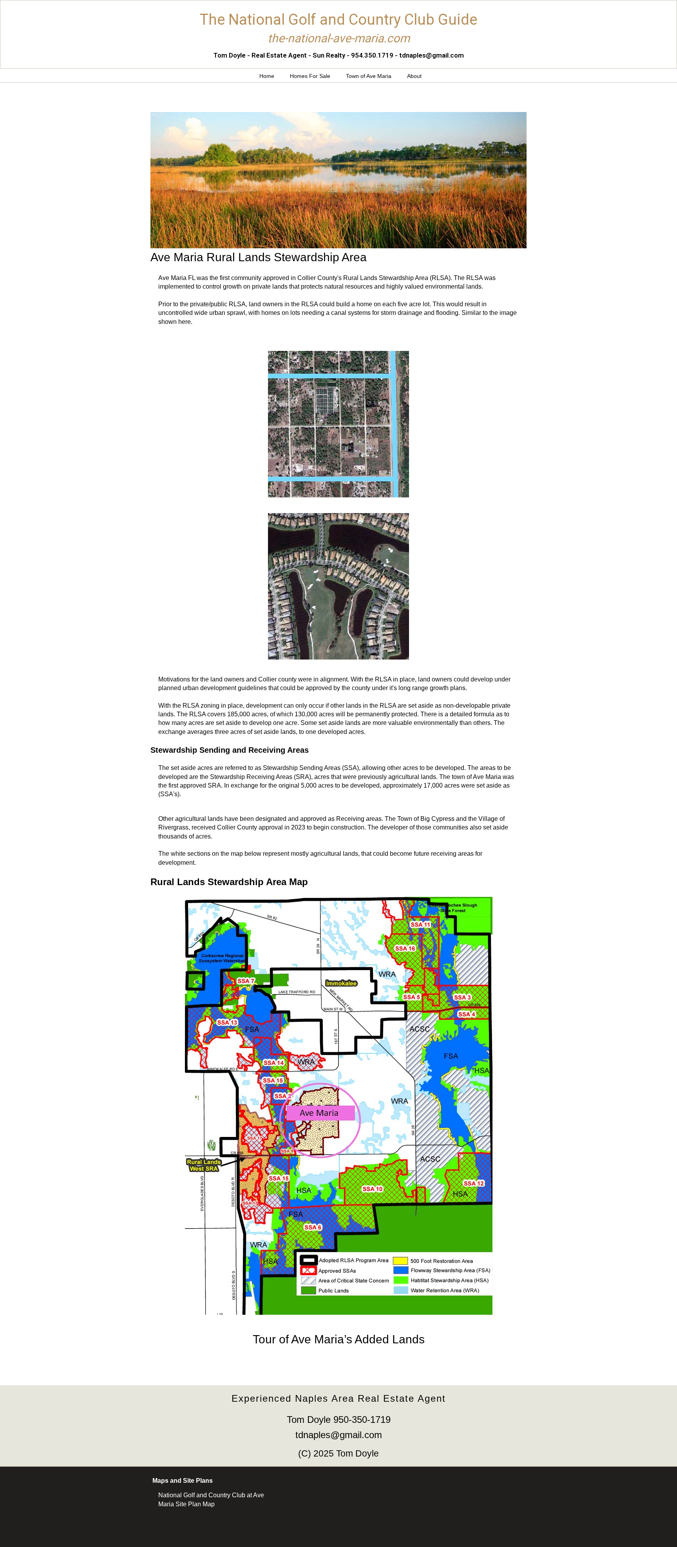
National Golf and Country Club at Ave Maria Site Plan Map (211, 1499)
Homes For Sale (310, 76)
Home (266, 76)
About (414, 76)
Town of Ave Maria (368, 76)
